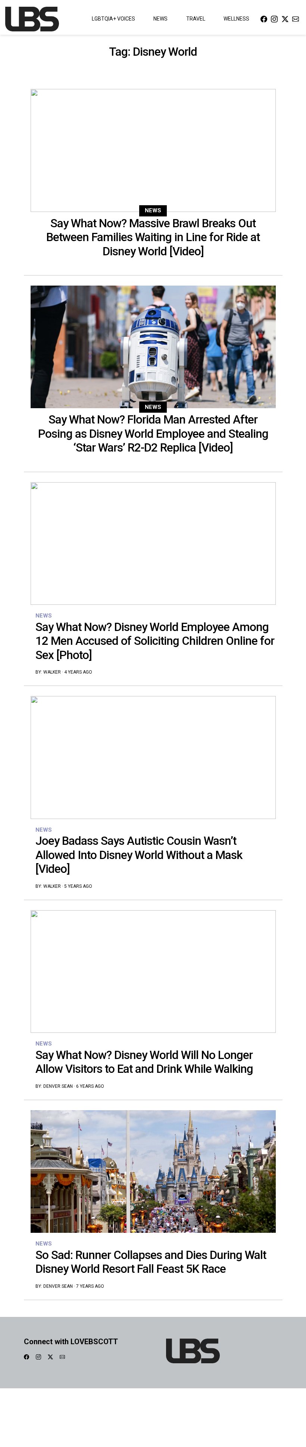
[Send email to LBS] (295, 19)
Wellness (236, 19)
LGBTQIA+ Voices (113, 19)
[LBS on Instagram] (274, 19)
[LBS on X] (285, 19)
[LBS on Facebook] (263, 19)
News (160, 19)
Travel (195, 19)
